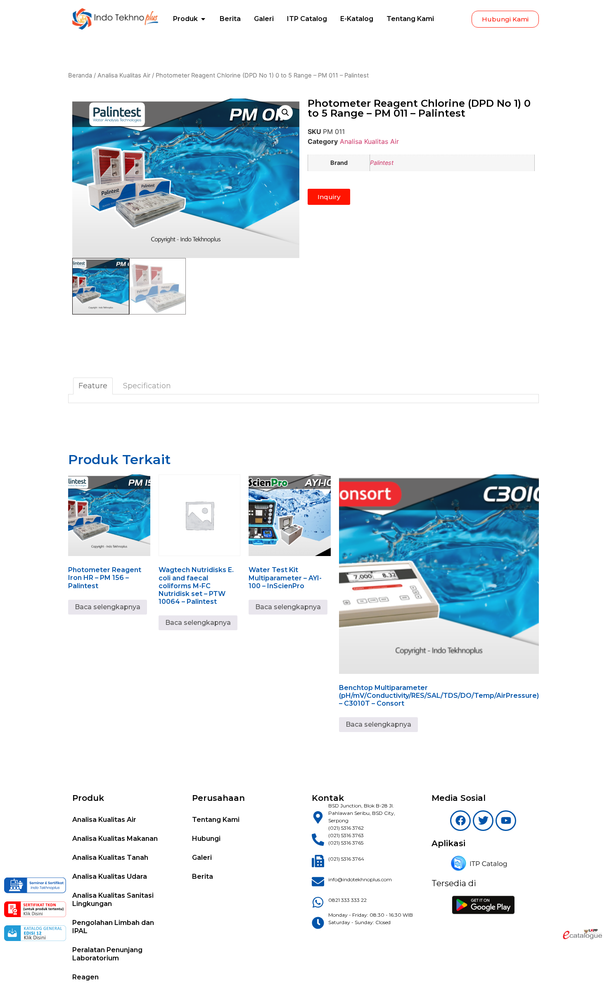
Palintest (382, 162)
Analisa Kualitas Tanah (110, 857)
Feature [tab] (92, 385)
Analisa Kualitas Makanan (115, 838)
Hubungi (206, 838)
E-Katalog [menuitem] (356, 19)
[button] (203, 19)
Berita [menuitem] (230, 19)
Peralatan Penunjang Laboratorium (107, 954)
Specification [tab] (147, 385)
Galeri (202, 857)
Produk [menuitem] (185, 19)
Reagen (85, 977)
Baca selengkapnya (107, 607)
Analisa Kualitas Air (123, 75)
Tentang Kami (215, 820)
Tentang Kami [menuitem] (410, 19)
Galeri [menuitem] (264, 19)
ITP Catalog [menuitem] (307, 19)
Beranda (80, 75)
